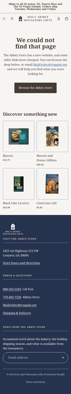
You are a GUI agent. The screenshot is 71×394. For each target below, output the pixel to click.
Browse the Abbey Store (35, 88)
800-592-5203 (12, 289)
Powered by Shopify (54, 374)
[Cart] (67, 19)
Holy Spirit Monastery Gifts (29, 374)
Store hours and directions (21, 263)
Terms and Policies (35, 382)
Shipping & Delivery (17, 313)
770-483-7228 (12, 297)
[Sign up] (62, 357)
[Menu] (4, 18)
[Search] (12, 19)
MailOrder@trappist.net (50, 65)
